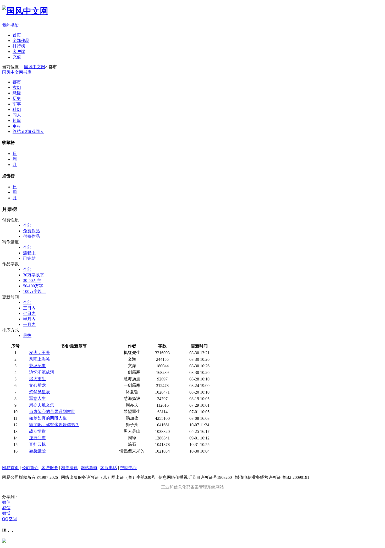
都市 (17, 82)
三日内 (29, 308)
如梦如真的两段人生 (48, 418)
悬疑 (17, 93)
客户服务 (49, 467)
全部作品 (21, 40)
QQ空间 (9, 519)
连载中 (29, 253)
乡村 (17, 126)
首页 (17, 35)
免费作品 (31, 231)
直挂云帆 (37, 444)
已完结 (29, 258)
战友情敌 (37, 431)
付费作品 (31, 236)
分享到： (10, 497)
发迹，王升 (39, 352)
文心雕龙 (37, 385)
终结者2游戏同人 (28, 131)
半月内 (29, 319)
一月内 (29, 324)
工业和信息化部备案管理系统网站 (192, 487)
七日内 (29, 313)
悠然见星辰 (39, 392)
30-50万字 (32, 280)
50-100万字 (33, 286)
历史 (17, 98)
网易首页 (10, 467)
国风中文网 (34, 67)
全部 (27, 225)
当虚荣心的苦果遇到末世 (52, 411)
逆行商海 (37, 438)
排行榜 (19, 46)
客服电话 (108, 467)
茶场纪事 (37, 365)
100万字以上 (34, 291)
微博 (6, 513)
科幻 (17, 109)
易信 (6, 508)
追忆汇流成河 (41, 372)
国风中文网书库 (16, 72)
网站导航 (89, 467)
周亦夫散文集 (41, 405)
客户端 (19, 51)
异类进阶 (37, 451)
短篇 (17, 120)
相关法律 (69, 467)
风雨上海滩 (39, 359)
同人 (17, 115)
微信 (6, 502)
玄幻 (17, 87)
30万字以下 (33, 275)
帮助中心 (128, 467)
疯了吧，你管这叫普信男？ (54, 424)
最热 (27, 335)
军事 (17, 104)
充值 (17, 57)
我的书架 (10, 25)
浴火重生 (37, 379)
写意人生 (37, 398)
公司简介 (30, 467)
